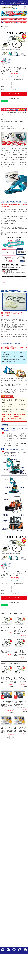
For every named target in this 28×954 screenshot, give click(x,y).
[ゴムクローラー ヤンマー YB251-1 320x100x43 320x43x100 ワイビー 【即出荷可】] (19, 694)
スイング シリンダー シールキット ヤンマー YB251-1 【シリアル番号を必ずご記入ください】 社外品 (20, 652)
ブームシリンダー (6, 28)
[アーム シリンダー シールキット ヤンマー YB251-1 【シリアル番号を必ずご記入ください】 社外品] (6, 670)
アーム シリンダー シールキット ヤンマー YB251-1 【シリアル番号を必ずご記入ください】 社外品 (7, 680)
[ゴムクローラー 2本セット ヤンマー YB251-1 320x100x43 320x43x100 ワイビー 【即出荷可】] (6, 694)
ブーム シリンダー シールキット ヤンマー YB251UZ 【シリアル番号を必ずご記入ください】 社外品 (20, 630)
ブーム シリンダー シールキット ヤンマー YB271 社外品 (7, 651)
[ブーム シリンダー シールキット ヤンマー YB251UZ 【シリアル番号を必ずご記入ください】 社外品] (19, 621)
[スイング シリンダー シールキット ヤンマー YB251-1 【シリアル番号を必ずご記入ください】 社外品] (19, 643)
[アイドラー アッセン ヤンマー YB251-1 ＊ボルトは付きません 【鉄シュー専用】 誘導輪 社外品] (19, 720)
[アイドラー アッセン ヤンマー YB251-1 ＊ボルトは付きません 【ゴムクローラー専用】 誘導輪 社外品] (6, 720)
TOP (2, 26)
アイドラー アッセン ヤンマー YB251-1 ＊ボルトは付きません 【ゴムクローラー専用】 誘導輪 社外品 (7, 730)
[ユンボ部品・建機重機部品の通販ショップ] (9, 9)
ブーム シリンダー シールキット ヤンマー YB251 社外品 (7, 629)
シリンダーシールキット (11, 26)
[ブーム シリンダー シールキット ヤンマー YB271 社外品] (6, 643)
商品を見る (11, 686)
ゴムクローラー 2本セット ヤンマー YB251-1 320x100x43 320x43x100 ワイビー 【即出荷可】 (7, 704)
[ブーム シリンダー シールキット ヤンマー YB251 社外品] (6, 621)
